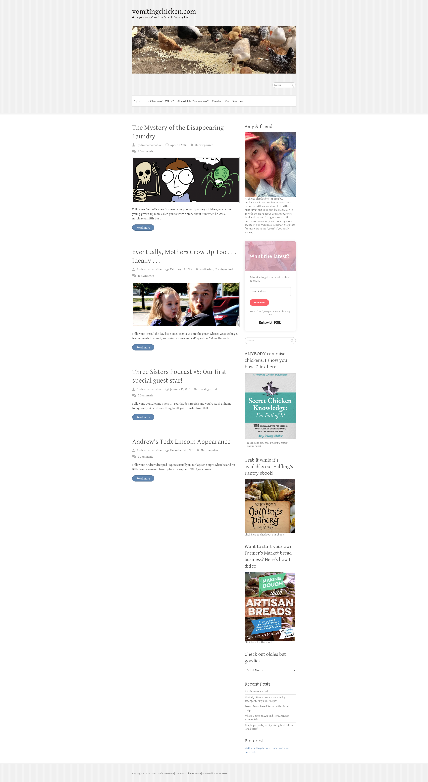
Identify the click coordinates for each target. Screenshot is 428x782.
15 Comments (146, 275)
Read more (143, 227)
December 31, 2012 (181, 450)
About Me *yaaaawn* (193, 101)
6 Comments (145, 395)
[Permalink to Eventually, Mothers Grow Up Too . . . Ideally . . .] (186, 304)
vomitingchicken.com (164, 12)
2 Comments (145, 456)
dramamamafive (151, 145)
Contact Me (220, 101)
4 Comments (145, 151)
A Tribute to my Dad (256, 691)
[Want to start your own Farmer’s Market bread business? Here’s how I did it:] (270, 573)
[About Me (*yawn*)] (270, 134)
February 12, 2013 (181, 269)
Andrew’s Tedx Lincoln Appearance (181, 442)
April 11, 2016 (178, 145)
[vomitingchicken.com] (214, 47)
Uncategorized (204, 145)
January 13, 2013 (180, 389)
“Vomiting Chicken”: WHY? (154, 101)
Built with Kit (270, 323)
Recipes (237, 101)
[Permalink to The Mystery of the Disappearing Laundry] (186, 180)
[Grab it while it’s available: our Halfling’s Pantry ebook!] (270, 480)
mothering (206, 269)
